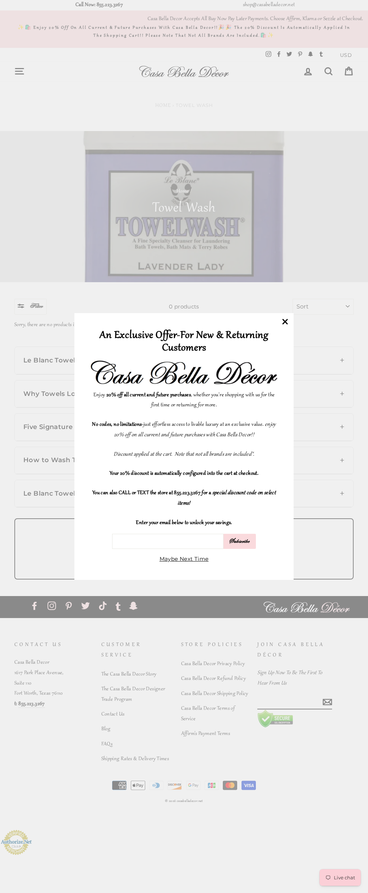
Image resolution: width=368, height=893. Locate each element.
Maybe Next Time (184, 558)
